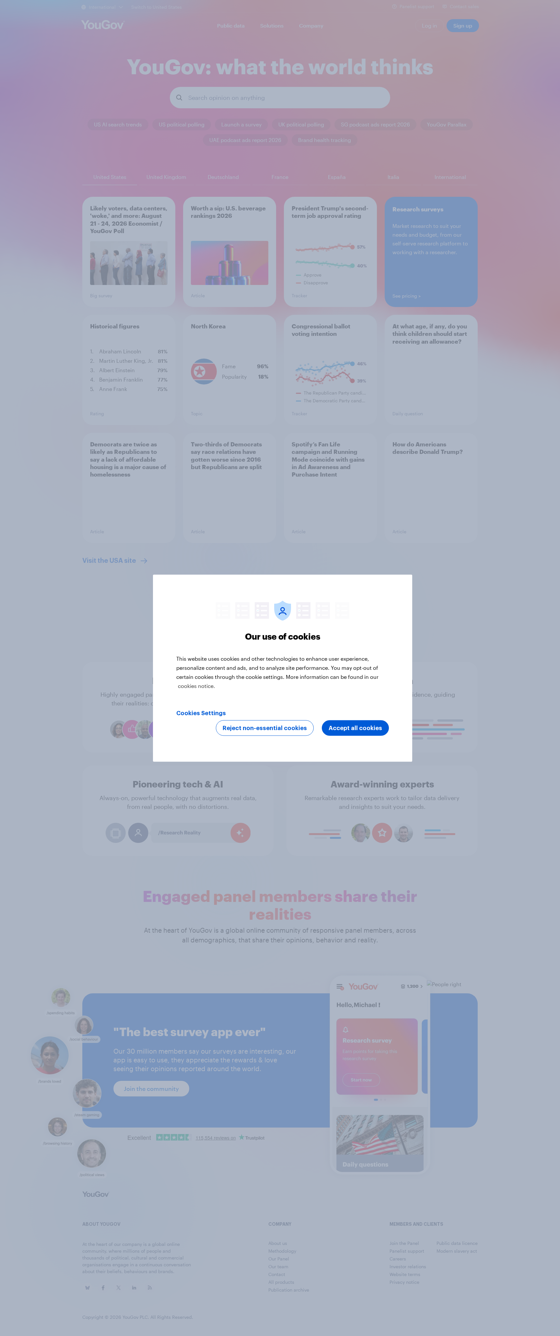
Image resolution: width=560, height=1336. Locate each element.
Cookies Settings (201, 713)
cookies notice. (196, 685)
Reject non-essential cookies (265, 728)
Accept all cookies (355, 728)
